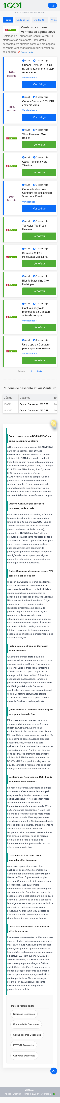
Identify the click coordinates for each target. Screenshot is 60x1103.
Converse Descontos (24, 1055)
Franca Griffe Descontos (26, 1024)
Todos (7, 20)
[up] (53, 1071)
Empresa (17, 1094)
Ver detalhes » (29, 77)
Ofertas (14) (40, 20)
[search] (52, 5)
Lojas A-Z (29, 1090)
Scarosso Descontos (24, 1014)
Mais (39, 371)
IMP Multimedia (44, 1094)
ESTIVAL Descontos (23, 1045)
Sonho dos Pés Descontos (27, 1034)
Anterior (22, 371)
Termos (26, 1094)
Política (7, 1094)
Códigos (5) (22, 20)
